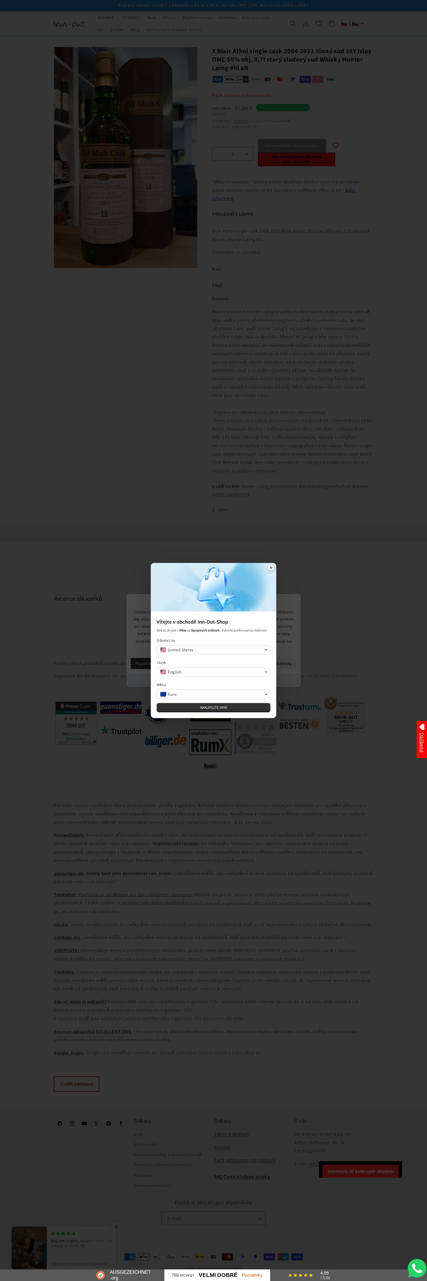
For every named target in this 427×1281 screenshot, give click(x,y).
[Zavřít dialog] (271, 568)
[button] (213, 649)
